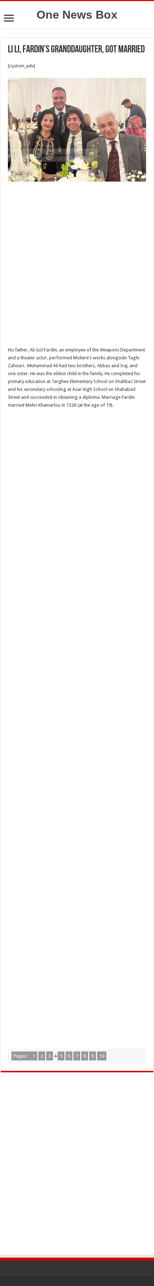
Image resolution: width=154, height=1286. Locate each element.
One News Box (77, 14)
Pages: (21, 1056)
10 (101, 1056)
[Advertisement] (77, 266)
